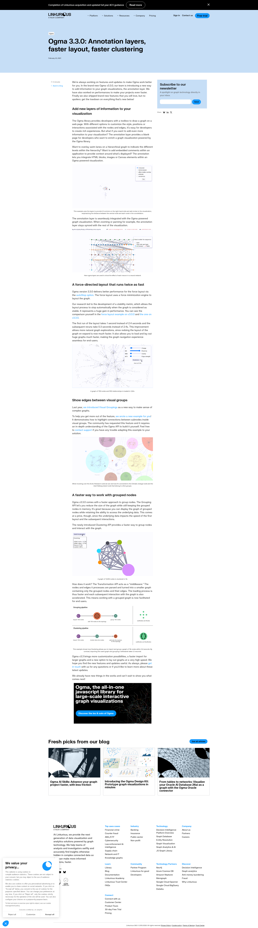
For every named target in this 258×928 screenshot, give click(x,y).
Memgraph (161, 878)
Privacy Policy (166, 925)
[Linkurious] (59, 16)
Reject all (12, 914)
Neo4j (159, 867)
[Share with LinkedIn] (167, 112)
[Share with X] (171, 112)
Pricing (152, 15)
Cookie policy (177, 925)
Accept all (49, 914)
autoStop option (85, 295)
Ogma (51, 33)
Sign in (176, 15)
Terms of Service (189, 925)
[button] (5, 923)
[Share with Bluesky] (164, 112)
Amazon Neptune (164, 874)
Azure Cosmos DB (164, 871)
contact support (83, 430)
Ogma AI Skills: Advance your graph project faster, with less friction (73, 783)
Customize (30, 914)
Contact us (187, 15)
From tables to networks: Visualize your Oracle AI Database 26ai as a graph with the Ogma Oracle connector (182, 786)
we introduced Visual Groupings (100, 407)
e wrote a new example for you (134, 416)
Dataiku (160, 889)
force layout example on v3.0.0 (118, 314)
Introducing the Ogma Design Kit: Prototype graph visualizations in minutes (127, 784)
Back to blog (58, 86)
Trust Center (200, 925)
